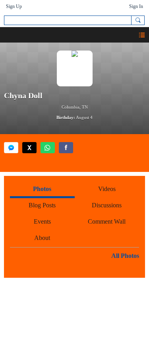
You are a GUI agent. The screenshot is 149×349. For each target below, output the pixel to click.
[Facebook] (66, 147)
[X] (29, 147)
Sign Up (14, 6)
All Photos (125, 256)
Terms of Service (102, 299)
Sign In (136, 6)
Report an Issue (45, 299)
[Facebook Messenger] (11, 147)
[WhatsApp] (48, 147)
